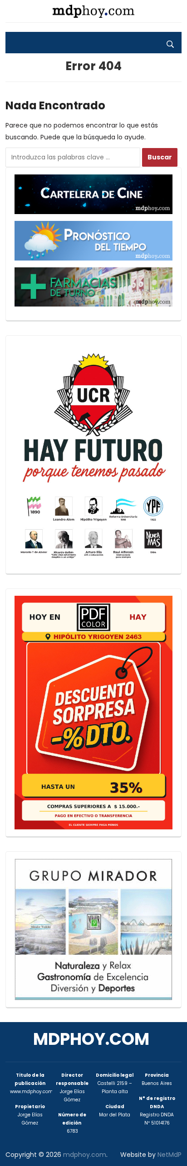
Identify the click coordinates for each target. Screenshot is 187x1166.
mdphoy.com (91, 1039)
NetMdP (169, 1154)
